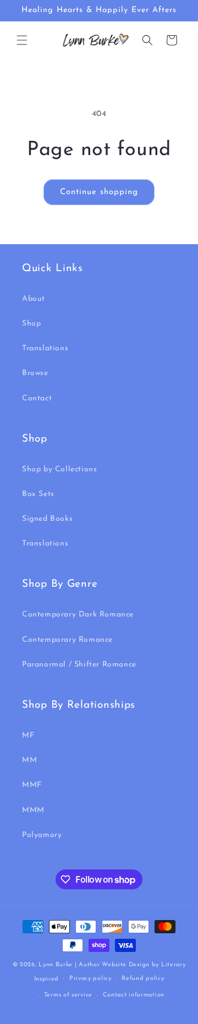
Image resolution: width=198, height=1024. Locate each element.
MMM (33, 810)
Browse (35, 373)
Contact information (133, 995)
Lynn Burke (55, 965)
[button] (22, 40)
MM (29, 760)
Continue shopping (99, 192)
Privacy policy (90, 979)
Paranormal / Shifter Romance (79, 664)
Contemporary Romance (67, 640)
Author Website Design (114, 965)
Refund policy (143, 979)
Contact (37, 398)
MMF (32, 785)
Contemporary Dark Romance (78, 614)
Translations (45, 348)
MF (28, 735)
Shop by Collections (59, 469)
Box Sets (38, 494)
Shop (31, 324)
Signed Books (47, 519)
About (33, 299)
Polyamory (42, 835)
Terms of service (68, 995)
